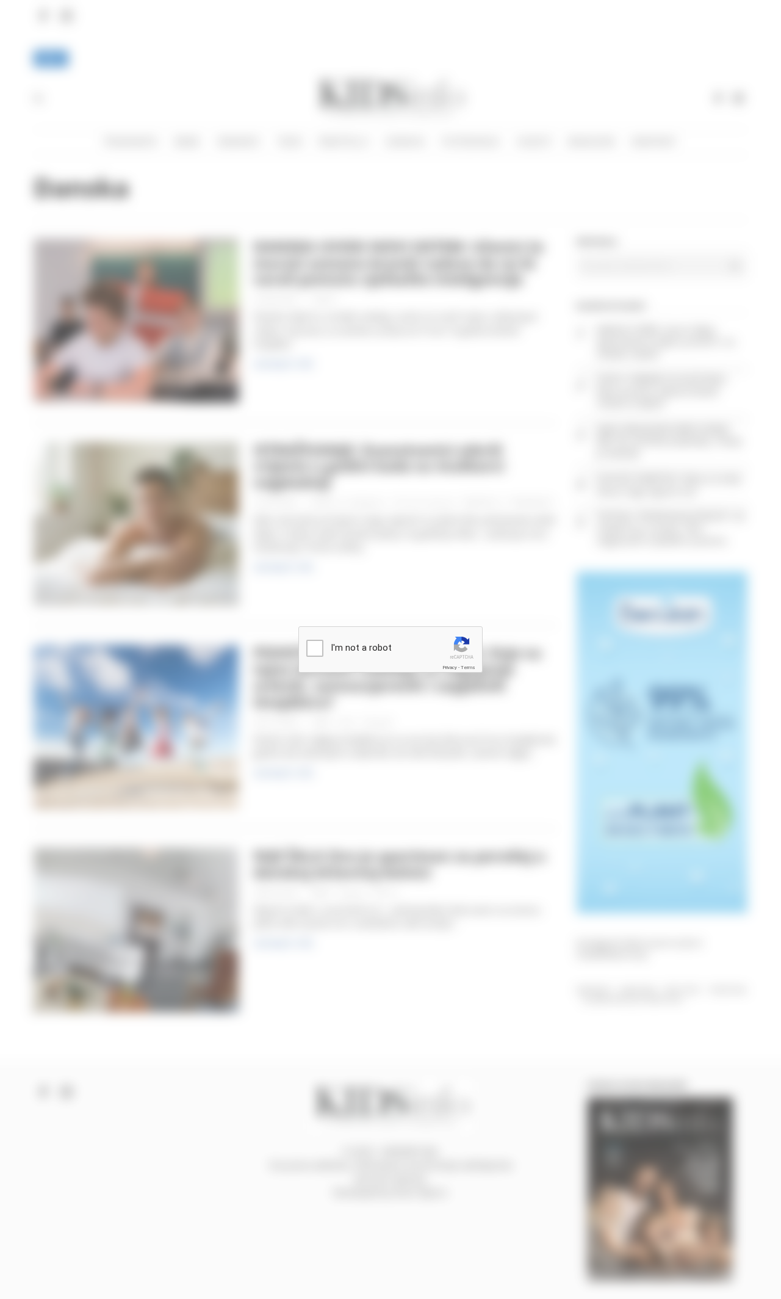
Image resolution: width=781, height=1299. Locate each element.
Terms (468, 667)
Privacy (449, 667)
